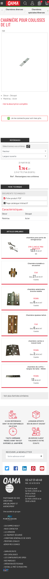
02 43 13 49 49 (33, 479)
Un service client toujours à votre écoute (36, 440)
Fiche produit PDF (13, 198)
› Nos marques (9, 561)
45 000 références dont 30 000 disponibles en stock (12, 423)
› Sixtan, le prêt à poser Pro (15, 567)
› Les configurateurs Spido (14, 557)
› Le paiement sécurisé (12, 535)
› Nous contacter (10, 529)
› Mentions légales (11, 541)
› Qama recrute (9, 551)
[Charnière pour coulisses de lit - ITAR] (24, 62)
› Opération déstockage (13, 564)
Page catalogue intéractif (16, 203)
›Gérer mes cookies (11, 544)
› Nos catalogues (10, 554)
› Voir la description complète (15, 104)
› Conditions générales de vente (17, 538)
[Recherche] (25, 3)
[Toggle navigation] (1, 3)
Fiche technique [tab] (15, 187)
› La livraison (9, 532)
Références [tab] (15, 140)
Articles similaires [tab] (15, 231)
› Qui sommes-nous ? (11, 526)
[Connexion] (32, 3)
